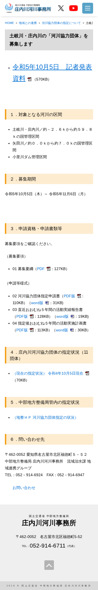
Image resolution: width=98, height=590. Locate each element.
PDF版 (69, 296)
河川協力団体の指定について (61, 23)
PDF (41, 269)
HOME (9, 23)
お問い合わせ (24, 487)
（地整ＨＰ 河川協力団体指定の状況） (45, 417)
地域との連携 (28, 23)
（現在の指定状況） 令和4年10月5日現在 (48, 373)
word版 (37, 303)
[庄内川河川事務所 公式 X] (61, 8)
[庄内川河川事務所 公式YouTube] (73, 8)
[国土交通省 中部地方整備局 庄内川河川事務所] (28, 8)
